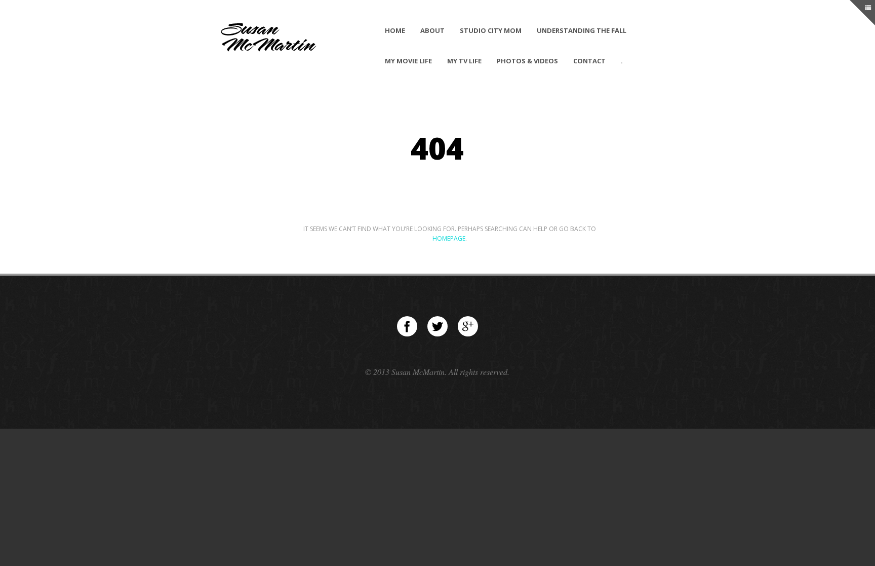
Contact (589, 60)
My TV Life (464, 60)
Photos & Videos (527, 60)
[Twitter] (437, 326)
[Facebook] (407, 326)
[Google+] (468, 326)
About (432, 30)
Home (395, 30)
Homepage (448, 238)
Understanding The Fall (581, 30)
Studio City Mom (491, 30)
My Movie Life (408, 60)
